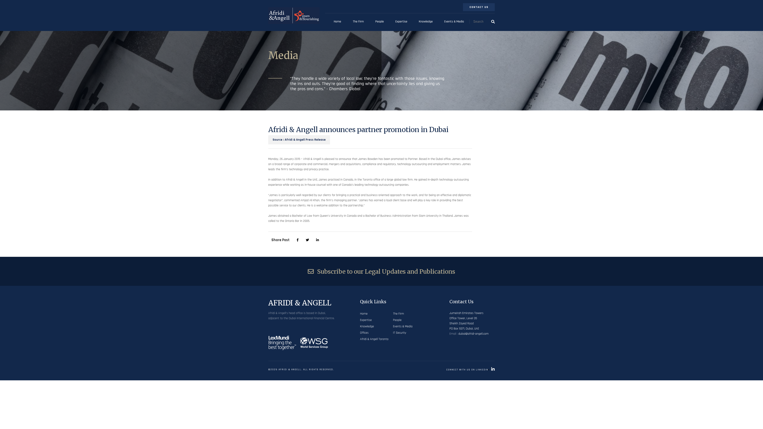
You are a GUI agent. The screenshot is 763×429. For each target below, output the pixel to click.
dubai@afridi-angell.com (473, 334)
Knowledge (426, 21)
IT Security (399, 333)
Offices (364, 333)
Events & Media (454, 21)
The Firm (358, 21)
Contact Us (479, 7)
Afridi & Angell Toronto (374, 339)
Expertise (401, 21)
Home (337, 21)
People (379, 21)
